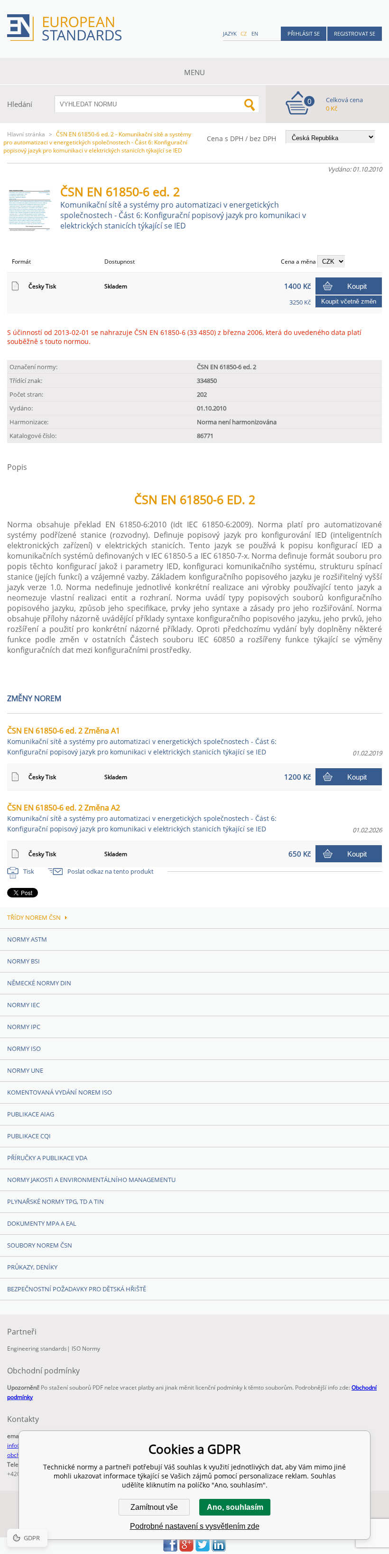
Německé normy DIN (39, 983)
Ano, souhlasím (235, 1507)
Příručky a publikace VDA (47, 1158)
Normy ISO (24, 1048)
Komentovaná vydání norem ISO (59, 1092)
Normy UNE (25, 1070)
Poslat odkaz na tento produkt (110, 871)
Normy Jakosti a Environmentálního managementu (91, 1179)
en (254, 33)
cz (244, 33)
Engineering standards (37, 1348)
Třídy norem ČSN (34, 917)
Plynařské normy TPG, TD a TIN (55, 1201)
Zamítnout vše (154, 1507)
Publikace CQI (29, 1136)
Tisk (28, 871)
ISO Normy (86, 1348)
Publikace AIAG (30, 1114)
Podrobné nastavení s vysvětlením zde (194, 1526)
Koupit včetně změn (348, 301)
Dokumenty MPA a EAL (41, 1223)
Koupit (357, 286)
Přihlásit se (303, 33)
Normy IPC (23, 1026)
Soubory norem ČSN (39, 1245)
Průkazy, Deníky (32, 1267)
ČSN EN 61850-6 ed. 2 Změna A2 (142, 817)
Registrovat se (354, 33)
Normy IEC (23, 1005)
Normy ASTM (27, 939)
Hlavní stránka (26, 134)
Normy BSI (23, 961)
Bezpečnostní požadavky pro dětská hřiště (76, 1289)
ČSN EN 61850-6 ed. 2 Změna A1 (142, 740)
